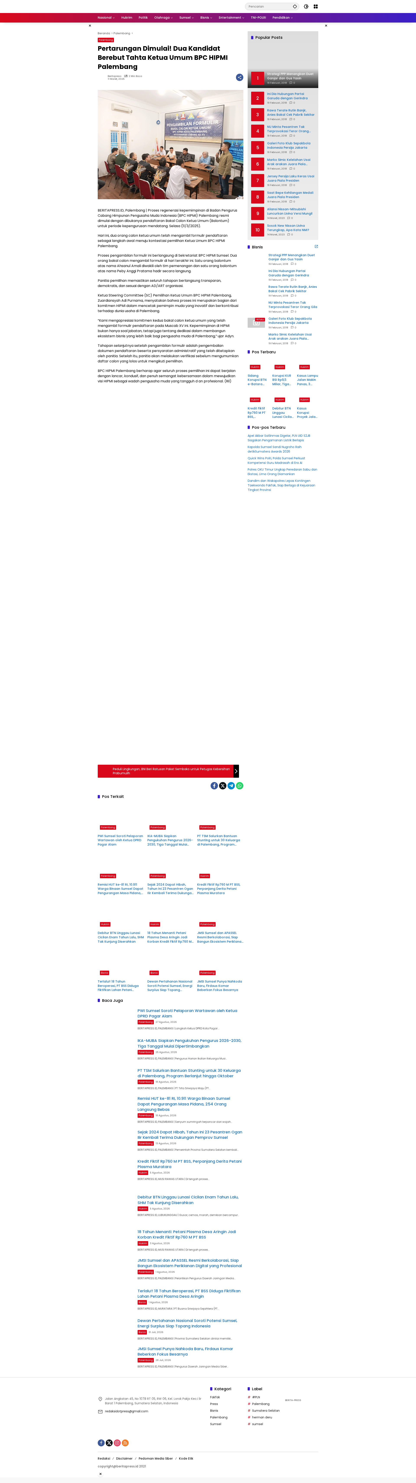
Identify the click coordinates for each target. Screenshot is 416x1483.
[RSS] (125, 1442)
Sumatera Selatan (266, 1410)
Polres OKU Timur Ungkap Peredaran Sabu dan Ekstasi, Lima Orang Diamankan (282, 471)
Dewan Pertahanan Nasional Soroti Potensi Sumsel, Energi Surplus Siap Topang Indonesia (169, 985)
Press (214, 1404)
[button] (295, 6)
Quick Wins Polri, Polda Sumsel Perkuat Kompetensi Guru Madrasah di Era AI (276, 460)
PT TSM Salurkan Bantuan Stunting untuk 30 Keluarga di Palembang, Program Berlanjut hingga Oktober (218, 840)
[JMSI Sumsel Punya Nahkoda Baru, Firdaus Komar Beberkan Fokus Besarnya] (220, 962)
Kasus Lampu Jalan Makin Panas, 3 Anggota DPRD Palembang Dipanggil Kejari (307, 379)
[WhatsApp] (239, 785)
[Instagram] (117, 1442)
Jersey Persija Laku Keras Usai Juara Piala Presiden (290, 178)
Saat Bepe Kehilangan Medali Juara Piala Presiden (290, 195)
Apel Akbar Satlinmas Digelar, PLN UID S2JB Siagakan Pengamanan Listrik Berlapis (279, 437)
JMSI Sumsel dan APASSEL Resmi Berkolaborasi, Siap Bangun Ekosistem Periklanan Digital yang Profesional (220, 937)
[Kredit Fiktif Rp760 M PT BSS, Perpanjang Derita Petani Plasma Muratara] (220, 865)
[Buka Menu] (315, 6)
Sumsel (215, 1424)
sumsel (257, 1424)
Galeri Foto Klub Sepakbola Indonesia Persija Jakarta (288, 145)
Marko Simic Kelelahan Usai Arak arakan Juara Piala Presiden (288, 162)
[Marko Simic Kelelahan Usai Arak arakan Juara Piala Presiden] (256, 339)
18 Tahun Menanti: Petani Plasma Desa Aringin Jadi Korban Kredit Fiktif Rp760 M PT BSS (169, 937)
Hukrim (204, 876)
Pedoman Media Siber (156, 1458)
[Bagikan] (239, 77)
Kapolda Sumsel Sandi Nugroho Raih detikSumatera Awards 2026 (275, 449)
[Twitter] (222, 785)
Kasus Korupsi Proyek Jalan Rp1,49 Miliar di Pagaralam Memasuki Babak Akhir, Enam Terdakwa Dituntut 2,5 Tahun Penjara (307, 412)
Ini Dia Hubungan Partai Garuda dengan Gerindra (287, 96)
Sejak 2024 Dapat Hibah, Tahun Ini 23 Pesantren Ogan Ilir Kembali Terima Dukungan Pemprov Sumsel (170, 889)
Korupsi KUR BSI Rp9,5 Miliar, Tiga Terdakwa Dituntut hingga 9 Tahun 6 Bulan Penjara (281, 379)
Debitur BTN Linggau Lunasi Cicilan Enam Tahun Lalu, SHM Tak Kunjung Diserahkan (121, 937)
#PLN (256, 1397)
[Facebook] (214, 785)
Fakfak (215, 1397)
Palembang (106, 40)
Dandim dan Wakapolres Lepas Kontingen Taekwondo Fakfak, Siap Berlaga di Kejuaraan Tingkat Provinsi (281, 485)
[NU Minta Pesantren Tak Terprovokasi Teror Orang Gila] (256, 307)
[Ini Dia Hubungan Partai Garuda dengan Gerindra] (256, 275)
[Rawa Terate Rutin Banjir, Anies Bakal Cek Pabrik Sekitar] (256, 291)
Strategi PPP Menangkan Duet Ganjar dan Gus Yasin (291, 257)
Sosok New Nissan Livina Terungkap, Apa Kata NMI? (288, 227)
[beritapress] (120, 6)
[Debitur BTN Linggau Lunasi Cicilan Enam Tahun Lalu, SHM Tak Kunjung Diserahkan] (121, 914)
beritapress (115, 76)
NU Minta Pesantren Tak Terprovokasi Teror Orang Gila (288, 129)
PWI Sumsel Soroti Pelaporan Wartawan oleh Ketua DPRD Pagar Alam (120, 840)
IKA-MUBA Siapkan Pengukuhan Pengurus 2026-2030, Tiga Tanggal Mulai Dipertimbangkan (170, 840)
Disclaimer (124, 1458)
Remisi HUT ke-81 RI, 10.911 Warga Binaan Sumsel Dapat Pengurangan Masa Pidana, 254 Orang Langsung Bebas (120, 889)
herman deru (262, 1417)
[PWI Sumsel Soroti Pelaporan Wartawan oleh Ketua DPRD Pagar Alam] (121, 817)
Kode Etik (186, 1458)
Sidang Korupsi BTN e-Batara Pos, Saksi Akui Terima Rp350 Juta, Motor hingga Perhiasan (257, 379)
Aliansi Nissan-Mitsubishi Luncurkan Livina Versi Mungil (289, 211)
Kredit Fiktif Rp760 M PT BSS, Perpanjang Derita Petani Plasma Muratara (218, 889)
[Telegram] (231, 785)
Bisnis (104, 973)
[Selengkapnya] (316, 246)
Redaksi (104, 1458)
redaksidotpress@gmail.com (126, 1411)
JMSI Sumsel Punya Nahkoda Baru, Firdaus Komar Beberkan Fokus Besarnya (219, 985)
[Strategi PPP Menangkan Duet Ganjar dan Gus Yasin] (256, 259)
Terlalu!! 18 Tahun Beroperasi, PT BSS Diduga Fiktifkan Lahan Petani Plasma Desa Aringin (118, 985)
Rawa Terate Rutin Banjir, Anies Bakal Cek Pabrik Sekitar (291, 112)
